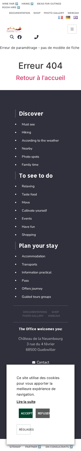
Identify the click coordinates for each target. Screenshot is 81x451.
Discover (31, 113)
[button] (11, 37)
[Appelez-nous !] (37, 37)
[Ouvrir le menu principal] (72, 29)
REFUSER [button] (43, 413)
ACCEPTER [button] (27, 413)
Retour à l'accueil (40, 77)
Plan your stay (38, 245)
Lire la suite (26, 402)
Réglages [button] (24, 429)
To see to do (36, 175)
